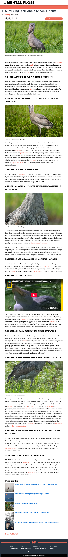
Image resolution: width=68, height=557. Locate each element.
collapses (52, 322)
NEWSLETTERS (37, 546)
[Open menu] (5, 3)
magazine (11, 448)
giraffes (10, 406)
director (8, 404)
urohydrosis (21, 174)
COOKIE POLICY (14, 548)
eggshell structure (17, 163)
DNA (28, 163)
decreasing (25, 462)
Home (7, 534)
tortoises (27, 409)
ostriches (50, 406)
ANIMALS (14, 534)
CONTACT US (24, 546)
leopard (31, 406)
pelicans (18, 150)
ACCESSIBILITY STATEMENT (40, 548)
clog (30, 89)
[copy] (16, 18)
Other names (47, 266)
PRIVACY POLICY (54, 546)
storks (27, 72)
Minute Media (30, 555)
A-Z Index (12, 551)
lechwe (13, 271)
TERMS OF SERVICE (26, 548)
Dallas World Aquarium (18, 426)
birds (31, 65)
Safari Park (58, 423)
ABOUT (11, 546)
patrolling (31, 472)
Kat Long (7, 15)
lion (26, 406)
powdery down (25, 153)
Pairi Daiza (31, 423)
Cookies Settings (25, 551)
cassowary (58, 62)
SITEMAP (52, 548)
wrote (33, 160)
